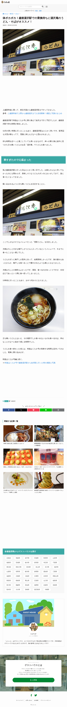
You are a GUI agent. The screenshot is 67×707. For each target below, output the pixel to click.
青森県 (18, 558)
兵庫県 (36, 576)
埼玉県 (46, 562)
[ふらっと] (5, 2)
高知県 (27, 585)
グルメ (6, 401)
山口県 (46, 580)
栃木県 (27, 562)
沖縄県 (47, 589)
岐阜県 (27, 571)
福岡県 (36, 585)
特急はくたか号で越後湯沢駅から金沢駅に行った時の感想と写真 (30, 363)
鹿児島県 (37, 589)
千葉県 (55, 562)
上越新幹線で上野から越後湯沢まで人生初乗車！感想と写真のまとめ (35, 113)
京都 (40, 10)
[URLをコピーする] (58, 409)
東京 (36, 10)
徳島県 (55, 580)
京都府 (18, 576)
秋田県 (46, 558)
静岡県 (36, 571)
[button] (9, 409)
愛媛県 (18, 585)
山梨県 (9, 571)
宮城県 (36, 558)
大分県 (18, 589)
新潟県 (28, 567)
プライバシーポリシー (45, 700)
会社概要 (36, 700)
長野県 (18, 571)
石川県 (47, 567)
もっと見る (33, 680)
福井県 (56, 567)
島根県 (18, 580)
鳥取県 (9, 580)
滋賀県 (9, 576)
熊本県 (9, 589)
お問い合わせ (29, 700)
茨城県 (18, 562)
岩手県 (27, 558)
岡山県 (27, 580)
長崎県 (55, 585)
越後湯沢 (13, 401)
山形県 (55, 558)
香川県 (9, 585)
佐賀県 (46, 585)
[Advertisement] (33, 90)
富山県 (38, 567)
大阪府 (27, 576)
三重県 (55, 571)
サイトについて (19, 700)
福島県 (9, 562)
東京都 (9, 567)
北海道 (9, 558)
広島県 (36, 580)
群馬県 (36, 562)
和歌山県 (55, 576)
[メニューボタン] (46, 7)
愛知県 (46, 571)
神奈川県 (18, 567)
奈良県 (46, 576)
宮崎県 (27, 589)
